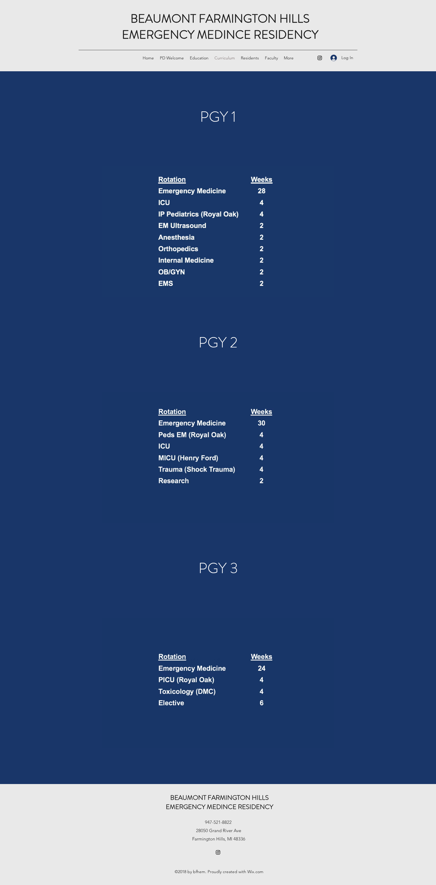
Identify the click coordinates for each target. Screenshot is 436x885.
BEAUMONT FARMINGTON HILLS (220, 18)
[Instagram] (320, 58)
